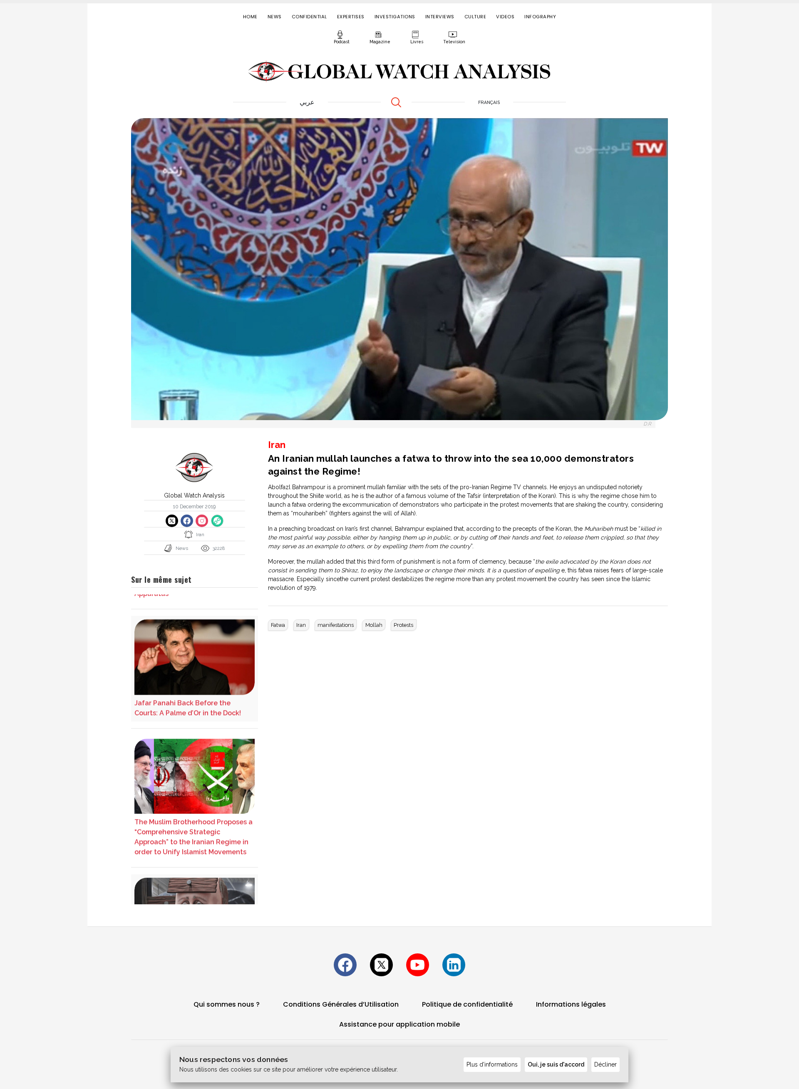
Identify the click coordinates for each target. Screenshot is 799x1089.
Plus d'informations (492, 1064)
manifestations (336, 625)
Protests (403, 625)
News (275, 16)
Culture (475, 16)
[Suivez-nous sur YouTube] (417, 964)
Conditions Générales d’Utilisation (341, 1004)
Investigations (395, 16)
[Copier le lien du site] (217, 521)
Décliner (605, 1064)
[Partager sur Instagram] (201, 521)
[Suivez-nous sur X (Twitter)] (381, 964)
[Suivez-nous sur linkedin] (453, 964)
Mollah (373, 625)
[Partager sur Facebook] (186, 521)
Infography (540, 16)
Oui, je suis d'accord (556, 1064)
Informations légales (571, 1004)
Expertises (351, 16)
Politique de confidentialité (467, 1004)
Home (250, 16)
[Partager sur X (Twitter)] (171, 521)
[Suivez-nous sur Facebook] (345, 964)
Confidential (309, 16)
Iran (301, 625)
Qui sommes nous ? (227, 1004)
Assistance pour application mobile (399, 1024)
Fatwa (278, 625)
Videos (505, 16)
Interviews (439, 16)
